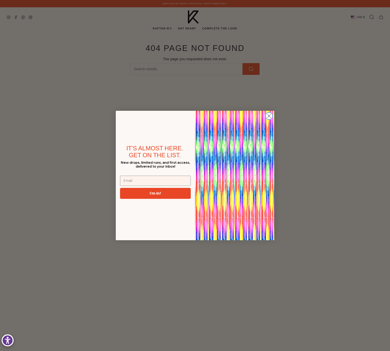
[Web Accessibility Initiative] (7, 340)
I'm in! (155, 193)
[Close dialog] (269, 116)
